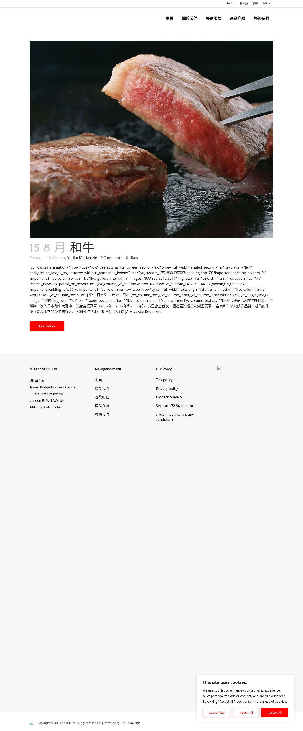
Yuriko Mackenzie (82, 257)
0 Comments (111, 257)
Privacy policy (167, 388)
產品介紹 (102, 405)
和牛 (82, 249)
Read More (46, 326)
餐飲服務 (102, 397)
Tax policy (164, 379)
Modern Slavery (169, 397)
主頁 (98, 379)
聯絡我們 (102, 414)
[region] (245, 698)
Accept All (275, 712)
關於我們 (102, 388)
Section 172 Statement (174, 405)
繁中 (255, 3)
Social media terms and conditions (175, 417)
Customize (217, 712)
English (231, 3)
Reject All (246, 712)
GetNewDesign (130, 723)
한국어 (266, 3)
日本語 (244, 3)
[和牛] (151, 139)
